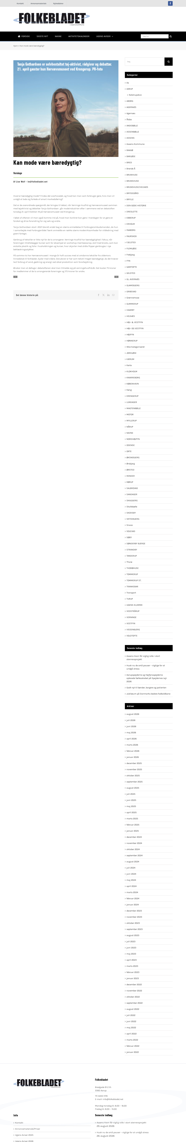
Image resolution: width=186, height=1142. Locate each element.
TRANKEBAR (132, 586)
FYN (128, 260)
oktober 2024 (133, 849)
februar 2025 (132, 824)
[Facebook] (98, 295)
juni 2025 (131, 800)
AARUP (129, 89)
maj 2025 (131, 806)
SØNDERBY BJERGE (135, 543)
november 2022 (134, 990)
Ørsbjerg (130, 463)
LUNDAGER (131, 402)
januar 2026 (132, 757)
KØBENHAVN (132, 383)
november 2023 (134, 917)
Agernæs (130, 113)
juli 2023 (130, 941)
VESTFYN (130, 623)
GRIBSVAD (131, 291)
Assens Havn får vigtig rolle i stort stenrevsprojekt (121, 1122)
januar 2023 (132, 978)
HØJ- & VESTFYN (134, 322)
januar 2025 (132, 831)
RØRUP (129, 482)
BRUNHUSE (132, 174)
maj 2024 (131, 880)
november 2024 (134, 843)
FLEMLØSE (131, 248)
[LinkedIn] (108, 295)
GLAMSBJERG (132, 285)
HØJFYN (130, 334)
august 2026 (132, 714)
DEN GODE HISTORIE (136, 205)
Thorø (129, 562)
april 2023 (131, 960)
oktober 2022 (133, 996)
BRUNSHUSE (132, 181)
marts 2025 (132, 818)
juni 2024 (131, 874)
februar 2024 (132, 898)
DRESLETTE (132, 211)
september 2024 (134, 855)
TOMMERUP (132, 574)
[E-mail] (113, 295)
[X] (103, 295)
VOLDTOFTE (131, 635)
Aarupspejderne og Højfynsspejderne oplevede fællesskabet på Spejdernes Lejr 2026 (146, 678)
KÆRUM (130, 359)
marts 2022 (132, 1039)
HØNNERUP (132, 340)
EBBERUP (131, 217)
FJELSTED (131, 242)
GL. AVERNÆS (132, 279)
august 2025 (132, 788)
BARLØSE (130, 156)
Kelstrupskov (135, 95)
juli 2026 (130, 720)
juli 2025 (130, 794)
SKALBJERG (132, 500)
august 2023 (132, 935)
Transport (131, 592)
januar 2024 (132, 904)
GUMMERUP (132, 304)
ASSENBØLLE (132, 131)
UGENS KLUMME (134, 605)
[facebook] (170, 3)
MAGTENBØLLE (133, 408)
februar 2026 (132, 751)
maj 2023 (131, 953)
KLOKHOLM (131, 371)
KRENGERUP (132, 396)
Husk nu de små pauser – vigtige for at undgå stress (123, 1132)
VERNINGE (131, 617)
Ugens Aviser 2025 (24, 1135)
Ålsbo (129, 119)
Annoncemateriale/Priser (27, 1129)
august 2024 (132, 861)
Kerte (129, 365)
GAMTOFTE (131, 267)
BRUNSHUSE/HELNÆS (137, 187)
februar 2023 (132, 972)
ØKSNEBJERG (132, 457)
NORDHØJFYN (133, 439)
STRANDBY (131, 549)
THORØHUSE (132, 568)
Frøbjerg (130, 254)
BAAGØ (129, 150)
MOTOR (130, 414)
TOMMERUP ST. (133, 580)
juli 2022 (130, 1015)
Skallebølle (131, 506)
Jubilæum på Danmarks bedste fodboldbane (148, 693)
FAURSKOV (131, 236)
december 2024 (134, 837)
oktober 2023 (133, 923)
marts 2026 (132, 744)
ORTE (129, 451)
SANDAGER (131, 494)
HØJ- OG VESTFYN (135, 328)
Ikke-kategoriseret (135, 347)
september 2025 (134, 781)
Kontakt (19, 1122)
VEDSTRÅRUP (132, 611)
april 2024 (131, 886)
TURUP (129, 598)
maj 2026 (131, 732)
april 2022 (131, 1033)
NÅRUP (129, 426)
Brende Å (130, 168)
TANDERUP (131, 555)
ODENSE (130, 445)
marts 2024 (132, 892)
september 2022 (134, 1003)
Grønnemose (132, 297)
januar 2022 (132, 1052)
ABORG (129, 101)
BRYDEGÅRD (132, 193)
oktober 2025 (133, 775)
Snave (129, 525)
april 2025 (131, 812)
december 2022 (134, 984)
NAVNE (129, 433)
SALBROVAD (132, 488)
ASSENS (130, 138)
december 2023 (134, 910)
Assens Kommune (135, 144)
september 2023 (134, 929)
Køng (129, 390)
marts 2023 (132, 966)
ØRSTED (130, 469)
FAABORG (130, 230)
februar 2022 (132, 1046)
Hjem (15, 46)
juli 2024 (130, 867)
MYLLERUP (131, 420)
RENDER (130, 476)
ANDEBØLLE (132, 125)
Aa (127, 82)
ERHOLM (130, 224)
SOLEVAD (130, 531)
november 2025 (134, 769)
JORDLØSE (131, 353)
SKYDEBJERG (132, 519)
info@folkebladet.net (113, 1099)
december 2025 (134, 763)
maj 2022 (131, 1027)
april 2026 (131, 738)
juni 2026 (131, 726)
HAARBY (130, 310)
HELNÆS (130, 316)
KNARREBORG (133, 377)
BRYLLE (130, 199)
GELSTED (130, 273)
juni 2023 (131, 947)
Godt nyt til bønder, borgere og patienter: (146, 687)
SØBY (129, 537)
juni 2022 (131, 1021)
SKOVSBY (131, 512)
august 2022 (132, 1009)
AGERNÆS (131, 107)
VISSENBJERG (133, 629)
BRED (129, 162)
